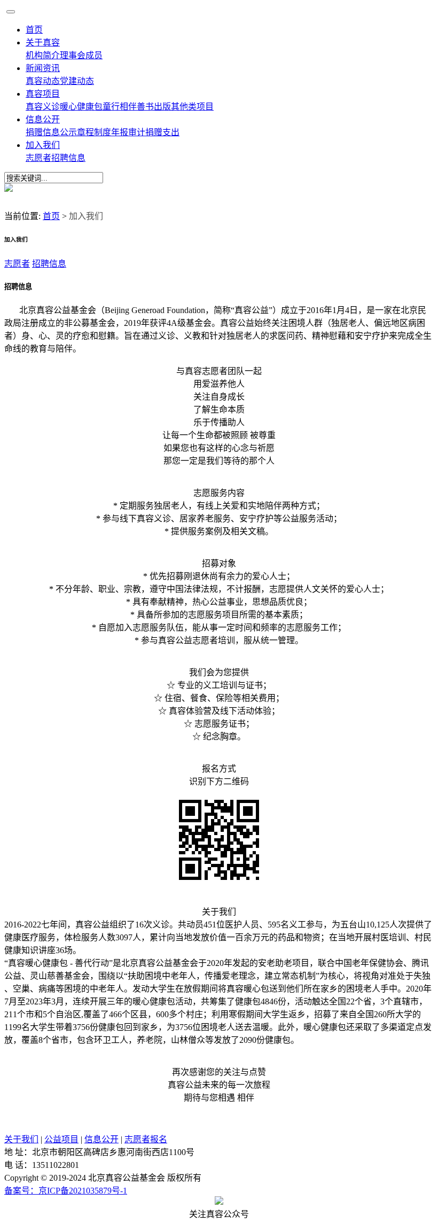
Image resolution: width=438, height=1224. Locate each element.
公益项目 (61, 1139)
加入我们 (43, 145)
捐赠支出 (162, 132)
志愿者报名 (145, 1139)
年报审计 (128, 132)
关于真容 (43, 42)
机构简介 (43, 55)
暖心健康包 (81, 106)
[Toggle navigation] (10, 11)
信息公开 (43, 119)
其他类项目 (192, 106)
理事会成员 (81, 55)
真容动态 (43, 80)
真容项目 (43, 93)
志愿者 (38, 157)
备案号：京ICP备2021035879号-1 (65, 1190)
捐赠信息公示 (51, 132)
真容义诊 (43, 106)
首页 (34, 29)
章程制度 (94, 132)
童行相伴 (120, 106)
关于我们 (21, 1139)
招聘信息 (68, 157)
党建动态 (77, 80)
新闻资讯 (43, 68)
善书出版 (154, 106)
